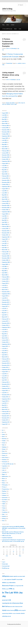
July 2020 (4, 266)
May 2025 (4, 144)
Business (4, 438)
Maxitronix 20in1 (11, 606)
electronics (12, 582)
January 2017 (5, 321)
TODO (3, 503)
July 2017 (4, 308)
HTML (10, 589)
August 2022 (5, 214)
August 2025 (5, 138)
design (7, 582)
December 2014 (5, 363)
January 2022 (5, 228)
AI (2, 430)
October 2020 (5, 260)
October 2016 (5, 325)
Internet (7, 102)
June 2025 (4, 142)
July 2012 (4, 403)
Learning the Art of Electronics (10, 603)
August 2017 (5, 306)
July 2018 (4, 298)
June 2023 (4, 192)
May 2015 (4, 352)
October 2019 (5, 281)
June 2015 (4, 350)
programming (5, 613)
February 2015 (5, 359)
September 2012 (6, 399)
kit (8, 600)
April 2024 (4, 171)
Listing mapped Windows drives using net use (10, 74)
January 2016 (5, 340)
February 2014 (5, 382)
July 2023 (4, 190)
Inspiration (4, 466)
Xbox (3, 520)
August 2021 (5, 239)
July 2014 (4, 373)
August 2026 (5, 113)
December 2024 (5, 155)
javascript (4, 600)
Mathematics (5, 476)
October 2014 (5, 367)
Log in (3, 562)
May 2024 (4, 169)
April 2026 (4, 121)
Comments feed (5, 566)
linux (21, 603)
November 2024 (5, 157)
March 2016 (4, 338)
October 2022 (5, 209)
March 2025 (4, 148)
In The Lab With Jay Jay (7, 28)
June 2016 (4, 331)
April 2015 (4, 354)
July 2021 (4, 241)
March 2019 (4, 289)
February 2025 (5, 150)
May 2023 (4, 195)
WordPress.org (5, 568)
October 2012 (5, 396)
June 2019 (4, 287)
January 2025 (5, 153)
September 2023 (6, 186)
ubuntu (23, 613)
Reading (4, 491)
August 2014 (5, 371)
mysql (4, 610)
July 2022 (4, 216)
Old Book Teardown (10, 610)
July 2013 (4, 392)
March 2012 (4, 409)
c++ (17, 63)
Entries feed (5, 564)
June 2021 (4, 243)
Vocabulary (4, 512)
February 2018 (5, 300)
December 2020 (5, 256)
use (5, 104)
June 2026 (4, 117)
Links (20, 28)
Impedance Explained (7, 537)
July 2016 (4, 329)
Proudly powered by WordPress (14, 624)
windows (8, 104)
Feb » (20, 555)
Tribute (3, 508)
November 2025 (5, 132)
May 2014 (4, 378)
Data (3, 445)
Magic (3, 474)
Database (4, 447)
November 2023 (5, 182)
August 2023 (5, 188)
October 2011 (5, 420)
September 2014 (6, 369)
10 (23, 550)
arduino (20, 576)
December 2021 (5, 230)
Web (3, 514)
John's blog (7, 8)
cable (5, 579)
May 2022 (4, 220)
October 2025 (5, 134)
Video (3, 510)
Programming (9, 63)
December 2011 (5, 415)
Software (4, 495)
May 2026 (4, 119)
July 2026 (4, 115)
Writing (4, 518)
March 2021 (4, 249)
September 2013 (6, 388)
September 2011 (6, 422)
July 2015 (4, 348)
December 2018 (5, 291)
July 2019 (4, 285)
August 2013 (5, 390)
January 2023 (5, 203)
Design (3, 449)
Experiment (18, 585)
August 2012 (5, 401)
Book (3, 436)
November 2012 (5, 394)
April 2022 (4, 222)
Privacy (4, 487)
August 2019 (5, 283)
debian (4, 582)
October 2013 (5, 386)
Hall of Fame (5, 457)
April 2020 (4, 272)
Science (4, 493)
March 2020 (4, 275)
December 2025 (5, 129)
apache (15, 576)
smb (3, 104)
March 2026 (4, 123)
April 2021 (4, 247)
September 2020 (6, 262)
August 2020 (5, 264)
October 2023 (5, 184)
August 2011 (5, 424)
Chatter (3, 440)
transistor (18, 613)
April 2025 (4, 146)
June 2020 (4, 268)
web (10, 616)
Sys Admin (12, 102)
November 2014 (5, 365)
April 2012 (4, 407)
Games (3, 455)
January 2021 (5, 254)
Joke (3, 470)
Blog (3, 24)
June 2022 (4, 218)
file (22, 585)
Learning (4, 472)
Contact (12, 24)
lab (10, 600)
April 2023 (4, 197)
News (3, 480)
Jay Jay (18, 79)
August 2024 (5, 163)
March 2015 (4, 357)
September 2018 (6, 293)
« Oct (7, 555)
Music (15, 28)
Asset (3, 434)
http (13, 588)
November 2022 (5, 207)
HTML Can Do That (6, 535)
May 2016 (4, 333)
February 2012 (5, 411)
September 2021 (6, 237)
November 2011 (5, 418)
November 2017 (5, 304)
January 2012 (5, 413)
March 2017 (4, 317)
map (22, 102)
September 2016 (6, 327)
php (16, 610)
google (7, 588)
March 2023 (4, 199)
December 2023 (5, 180)
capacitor (9, 579)
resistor (10, 613)
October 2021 (5, 235)
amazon (11, 576)
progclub (23, 610)
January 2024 (5, 178)
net (24, 102)
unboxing (4, 616)
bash (24, 576)
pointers (20, 63)
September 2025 (6, 136)
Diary (3, 451)
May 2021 (4, 245)
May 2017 (4, 312)
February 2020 (5, 277)
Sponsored (4, 497)
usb (8, 616)
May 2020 (4, 270)
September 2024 (6, 161)
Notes (3, 482)
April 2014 (4, 380)
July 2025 (4, 140)
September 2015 (6, 344)
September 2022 (6, 211)
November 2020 (5, 258)
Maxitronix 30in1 (18, 606)
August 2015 (5, 346)
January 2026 (5, 127)
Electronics (4, 453)
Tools (3, 506)
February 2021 (5, 251)
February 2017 (5, 319)
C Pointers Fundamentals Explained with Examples (7, 42)
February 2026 (5, 125)
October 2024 (5, 159)
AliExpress (5, 576)
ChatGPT (13, 579)
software (14, 613)
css (21, 579)
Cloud (3, 442)
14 (13, 551)
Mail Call (5, 606)
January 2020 (5, 279)
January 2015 (5, 361)
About (7, 24)
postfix (19, 610)
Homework (4, 461)
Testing (4, 501)
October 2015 (5, 342)
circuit (18, 579)
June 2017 (4, 310)
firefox (4, 589)
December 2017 (5, 302)
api (18, 576)
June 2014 (4, 375)
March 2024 (4, 174)
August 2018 (5, 296)
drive (20, 102)
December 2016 (5, 323)
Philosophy (4, 485)
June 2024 (4, 167)
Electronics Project (8, 585)
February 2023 (5, 201)
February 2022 (5, 226)
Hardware (4, 459)
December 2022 (5, 205)
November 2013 (5, 384)
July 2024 (4, 165)
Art (3, 432)
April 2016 (4, 336)
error (15, 585)
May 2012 (4, 405)
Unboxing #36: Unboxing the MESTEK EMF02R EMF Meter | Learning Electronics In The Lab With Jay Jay (13, 528)
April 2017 (4, 315)
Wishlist (4, 516)
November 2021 (5, 232)
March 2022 (4, 224)
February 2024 (5, 176)
